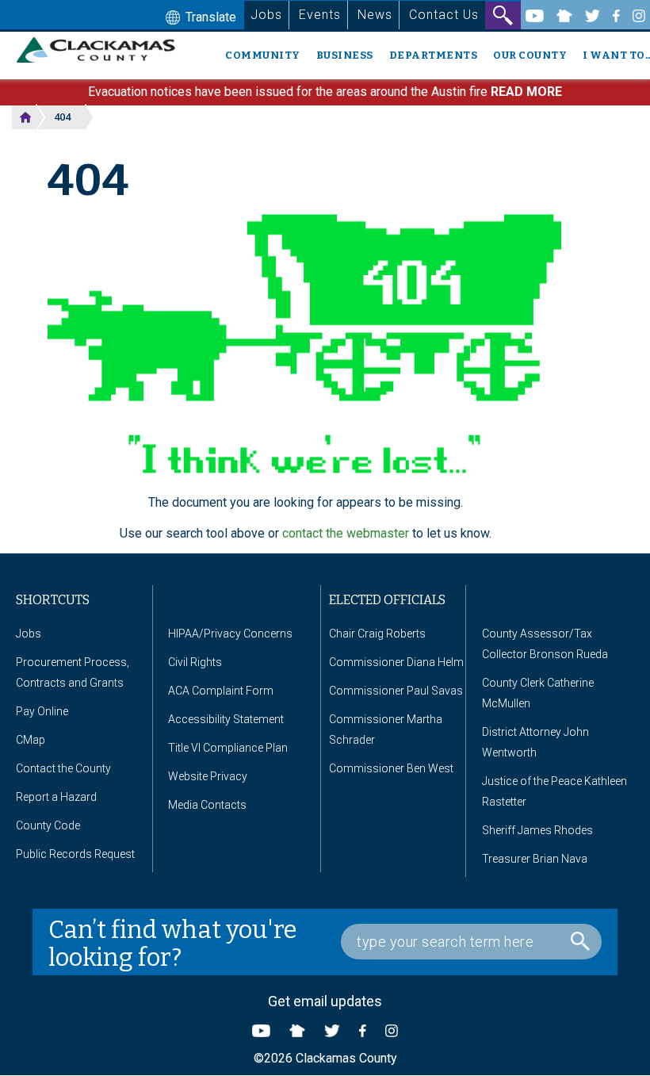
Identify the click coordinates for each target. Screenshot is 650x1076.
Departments (433, 55)
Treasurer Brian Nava (534, 858)
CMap (30, 739)
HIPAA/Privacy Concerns (230, 633)
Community (262, 55)
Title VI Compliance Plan (228, 747)
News (375, 14)
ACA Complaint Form (220, 690)
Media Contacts (207, 804)
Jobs (266, 14)
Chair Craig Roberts (377, 633)
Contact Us (444, 14)
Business (344, 55)
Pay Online (42, 711)
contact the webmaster (345, 533)
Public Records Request (75, 854)
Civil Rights (195, 662)
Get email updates (325, 1001)
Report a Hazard (56, 797)
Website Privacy (207, 776)
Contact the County (63, 768)
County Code (48, 825)
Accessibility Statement (226, 719)
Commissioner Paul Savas (396, 690)
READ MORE (526, 91)
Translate (209, 17)
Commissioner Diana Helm (396, 662)
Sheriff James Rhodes (537, 830)
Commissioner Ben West (391, 768)
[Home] (102, 50)
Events (320, 14)
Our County (530, 55)
